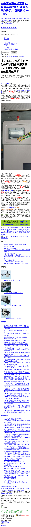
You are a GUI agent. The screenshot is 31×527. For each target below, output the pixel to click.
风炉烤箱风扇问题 (9, 260)
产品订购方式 (5, 522)
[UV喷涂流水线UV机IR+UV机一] (6, 291)
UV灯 (5, 45)
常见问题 (23, 18)
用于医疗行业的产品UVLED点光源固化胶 (16, 473)
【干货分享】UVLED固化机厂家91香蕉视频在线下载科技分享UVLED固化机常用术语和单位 (17, 407)
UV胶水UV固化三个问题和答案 (13, 458)
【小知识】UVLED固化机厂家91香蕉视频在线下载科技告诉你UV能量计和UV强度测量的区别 (17, 390)
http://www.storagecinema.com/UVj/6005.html (15, 224)
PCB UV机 (7, 42)
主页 (8, 56)
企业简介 (6, 39)
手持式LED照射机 (9, 246)
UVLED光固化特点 (9, 253)
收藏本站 (3, 18)
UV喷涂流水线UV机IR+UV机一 (13, 293)
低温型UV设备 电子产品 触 (12, 280)
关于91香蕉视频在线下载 (13, 18)
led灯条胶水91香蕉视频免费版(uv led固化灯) (16, 325)
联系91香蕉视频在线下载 (11, 49)
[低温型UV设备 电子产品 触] (6, 279)
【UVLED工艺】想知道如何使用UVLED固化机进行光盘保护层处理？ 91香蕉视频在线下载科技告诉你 (16, 402)
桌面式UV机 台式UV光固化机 (12, 305)
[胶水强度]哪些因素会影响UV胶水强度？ (16, 344)
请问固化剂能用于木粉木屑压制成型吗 (15, 244)
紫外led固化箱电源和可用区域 (12, 466)
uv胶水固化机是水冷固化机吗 (12, 255)
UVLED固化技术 (8, 190)
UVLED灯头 (4, 238)
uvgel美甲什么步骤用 (10, 248)
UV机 (5, 40)
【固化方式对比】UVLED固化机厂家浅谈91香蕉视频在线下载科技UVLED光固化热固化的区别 (15, 232)
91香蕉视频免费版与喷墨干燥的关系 (14, 463)
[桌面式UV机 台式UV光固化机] (6, 304)
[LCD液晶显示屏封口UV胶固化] (6, 317)
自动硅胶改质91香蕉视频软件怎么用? (15, 340)
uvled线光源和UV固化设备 (11, 460)
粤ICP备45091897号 (6, 493)
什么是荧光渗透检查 (10, 478)
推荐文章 (3, 321)
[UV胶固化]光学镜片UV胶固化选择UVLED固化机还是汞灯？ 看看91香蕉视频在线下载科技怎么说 (16, 384)
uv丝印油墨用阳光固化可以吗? (13, 419)
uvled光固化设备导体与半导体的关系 (14, 468)
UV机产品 (18, 488)
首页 (5, 37)
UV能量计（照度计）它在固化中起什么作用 (17, 472)
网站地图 (21, 490)
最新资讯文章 (5, 415)
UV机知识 (21, 56)
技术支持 (6, 47)
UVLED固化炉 (5, 83)
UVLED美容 (7, 480)
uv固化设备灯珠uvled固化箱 (12, 470)
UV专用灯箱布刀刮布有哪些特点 (13, 262)
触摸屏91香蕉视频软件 (10, 44)
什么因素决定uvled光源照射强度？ (14, 461)
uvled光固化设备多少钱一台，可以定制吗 (16, 263)
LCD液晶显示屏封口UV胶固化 (13, 318)
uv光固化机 (7, 465)
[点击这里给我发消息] (2, 515)
